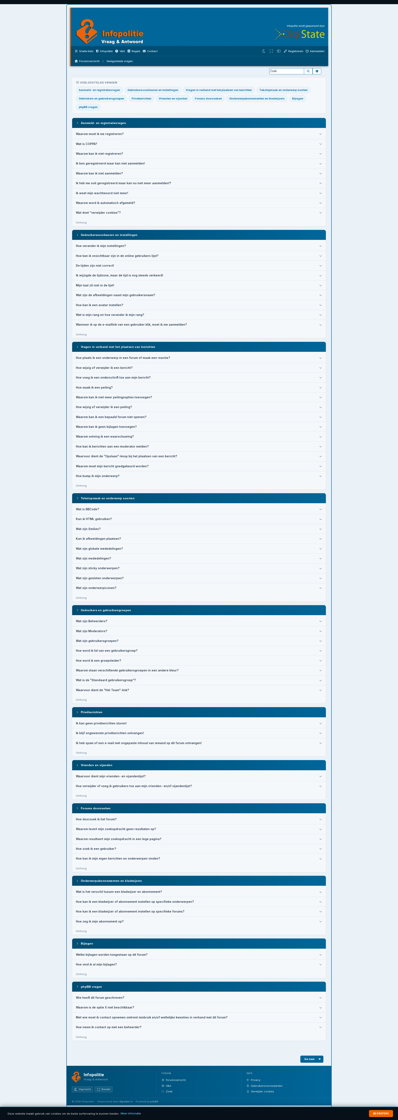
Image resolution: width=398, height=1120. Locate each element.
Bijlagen (297, 98)
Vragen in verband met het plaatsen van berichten (219, 90)
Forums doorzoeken (208, 98)
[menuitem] (120, 51)
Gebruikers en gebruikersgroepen (101, 98)
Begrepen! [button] (381, 1113)
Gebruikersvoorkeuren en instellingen (152, 90)
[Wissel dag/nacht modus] (264, 51)
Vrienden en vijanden (173, 98)
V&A (168, 1085)
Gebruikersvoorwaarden (267, 1085)
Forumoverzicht (176, 1080)
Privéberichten (141, 98)
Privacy (255, 1080)
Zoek (169, 1091)
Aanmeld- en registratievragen (99, 90)
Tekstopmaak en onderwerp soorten (283, 90)
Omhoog (81, 222)
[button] (104, 51)
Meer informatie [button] (131, 1113)
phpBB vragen (88, 107)
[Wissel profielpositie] (279, 51)
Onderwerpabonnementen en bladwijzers (257, 98)
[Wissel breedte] (271, 51)
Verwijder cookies (262, 1091)
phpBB (154, 1101)
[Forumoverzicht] (113, 27)
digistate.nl (125, 1101)
